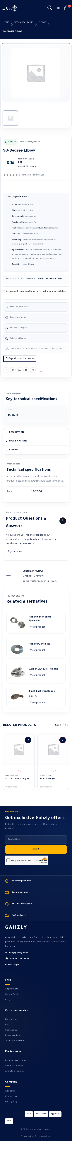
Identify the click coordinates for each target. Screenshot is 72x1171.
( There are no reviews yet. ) (32, 175)
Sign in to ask (15, 552)
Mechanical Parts (23, 23)
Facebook (6, 370)
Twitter (13, 370)
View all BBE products (28, 167)
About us (10, 1091)
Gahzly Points (12, 994)
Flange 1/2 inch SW (39, 644)
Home (6, 23)
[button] (50, 8)
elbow (42, 23)
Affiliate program (14, 1071)
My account (11, 1019)
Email (26, 370)
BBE (20, 162)
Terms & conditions (15, 1041)
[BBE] (10, 163)
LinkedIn (20, 370)
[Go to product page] (19, 749)
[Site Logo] (9, 8)
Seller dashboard (14, 1066)
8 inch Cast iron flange (41, 691)
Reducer (14, 776)
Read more (28, 740)
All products (11, 989)
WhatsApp (33, 370)
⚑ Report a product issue (20, 358)
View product (37, 627)
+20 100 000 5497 (17, 959)
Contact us (11, 1030)
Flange (48, 776)
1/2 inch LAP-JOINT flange (43, 669)
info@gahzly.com (16, 953)
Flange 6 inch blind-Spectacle (40, 619)
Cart (7, 1025)
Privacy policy (12, 1035)
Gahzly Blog (11, 1102)
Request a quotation (16, 1060)
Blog (7, 999)
